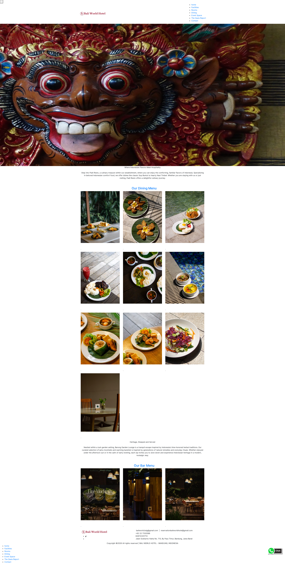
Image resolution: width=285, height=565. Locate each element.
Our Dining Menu (144, 188)
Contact (194, 21)
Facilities (195, 7)
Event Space (196, 15)
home (193, 5)
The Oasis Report (198, 18)
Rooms (194, 10)
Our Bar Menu (143, 465)
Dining (194, 13)
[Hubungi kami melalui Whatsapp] (275, 550)
